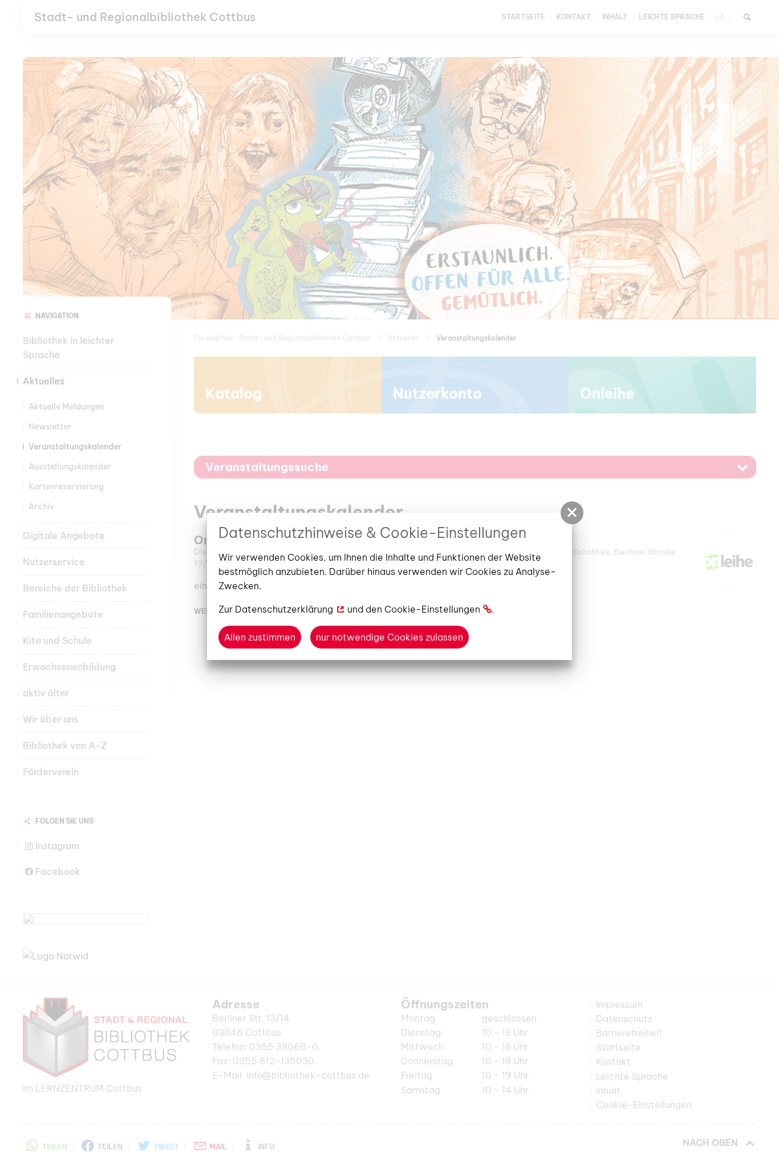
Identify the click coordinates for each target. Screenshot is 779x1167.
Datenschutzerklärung (284, 609)
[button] (572, 512)
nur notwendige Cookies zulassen (389, 637)
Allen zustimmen (259, 637)
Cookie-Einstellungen (432, 609)
